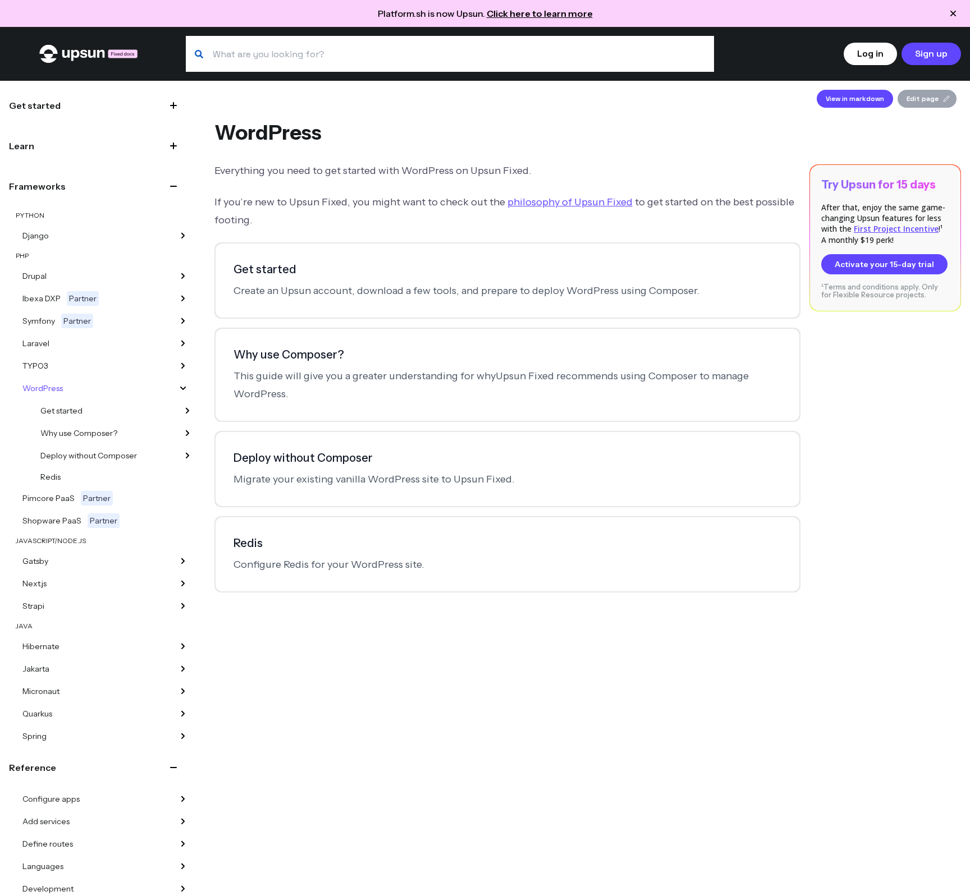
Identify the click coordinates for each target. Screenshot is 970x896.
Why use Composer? (78, 433)
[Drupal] (183, 276)
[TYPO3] (183, 366)
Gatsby (35, 561)
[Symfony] (183, 321)
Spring (34, 736)
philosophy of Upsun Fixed (570, 202)
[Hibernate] (183, 646)
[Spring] (183, 736)
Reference (32, 767)
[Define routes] (183, 844)
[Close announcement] (953, 13)
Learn (21, 145)
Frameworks (37, 186)
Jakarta (35, 669)
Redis (50, 477)
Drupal (34, 276)
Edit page (923, 98)
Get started (35, 105)
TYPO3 (35, 366)
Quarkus (37, 714)
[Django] (183, 235)
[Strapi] (183, 606)
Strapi (33, 606)
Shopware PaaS (69, 521)
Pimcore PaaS (66, 498)
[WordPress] (183, 388)
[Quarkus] (183, 713)
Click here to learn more (540, 13)
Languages (42, 866)
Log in (870, 53)
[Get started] (187, 410)
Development (48, 889)
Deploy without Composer (88, 456)
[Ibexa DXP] (183, 298)
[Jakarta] (183, 669)
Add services (46, 821)
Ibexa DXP (59, 298)
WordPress (42, 388)
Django (35, 236)
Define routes (47, 844)
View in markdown (855, 98)
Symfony (56, 321)
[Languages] (183, 866)
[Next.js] (183, 583)
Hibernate (41, 646)
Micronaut (41, 691)
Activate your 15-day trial (884, 264)
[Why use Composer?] (187, 433)
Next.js (34, 583)
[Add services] (183, 821)
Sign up (931, 53)
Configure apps (51, 799)
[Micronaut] (183, 691)
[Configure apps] (183, 799)
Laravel (35, 343)
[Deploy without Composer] (187, 455)
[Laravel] (183, 343)
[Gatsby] (183, 561)
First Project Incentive (896, 228)
